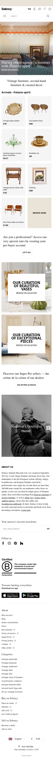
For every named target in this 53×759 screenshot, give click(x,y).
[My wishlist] (44, 8)
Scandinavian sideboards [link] (12, 503)
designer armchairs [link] (41, 494)
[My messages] (39, 8)
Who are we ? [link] (7, 615)
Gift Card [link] (7, 710)
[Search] (48, 16)
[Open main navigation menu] (5, 16)
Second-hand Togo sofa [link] (12, 688)
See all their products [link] (26, 385)
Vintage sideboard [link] (9, 666)
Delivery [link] (7, 707)
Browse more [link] (39, 213)
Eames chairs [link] (40, 497)
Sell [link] (29, 9)
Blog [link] (3, 619)
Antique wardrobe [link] (9, 659)
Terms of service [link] (10, 633)
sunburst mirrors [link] (8, 500)
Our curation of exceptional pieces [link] (26, 338)
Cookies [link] (6, 644)
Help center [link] (8, 648)
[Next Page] (48, 428)
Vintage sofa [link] (7, 673)
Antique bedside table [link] (11, 684)
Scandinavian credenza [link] (12, 681)
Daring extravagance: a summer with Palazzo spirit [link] (26, 64)
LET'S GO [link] (26, 252)
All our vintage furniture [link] (12, 692)
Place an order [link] (9, 703)
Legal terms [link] (8, 637)
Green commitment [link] (10, 622)
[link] (7, 9)
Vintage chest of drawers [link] (12, 677)
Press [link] (4, 626)
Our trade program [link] (10, 714)
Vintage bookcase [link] (9, 663)
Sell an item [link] (7, 729)
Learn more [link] (26, 510)
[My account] (34, 8)
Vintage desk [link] (7, 670)
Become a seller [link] (8, 725)
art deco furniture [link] (8, 497)
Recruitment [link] (8, 629)
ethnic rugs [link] (29, 497)
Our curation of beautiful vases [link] (26, 286)
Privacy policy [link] (9, 640)
